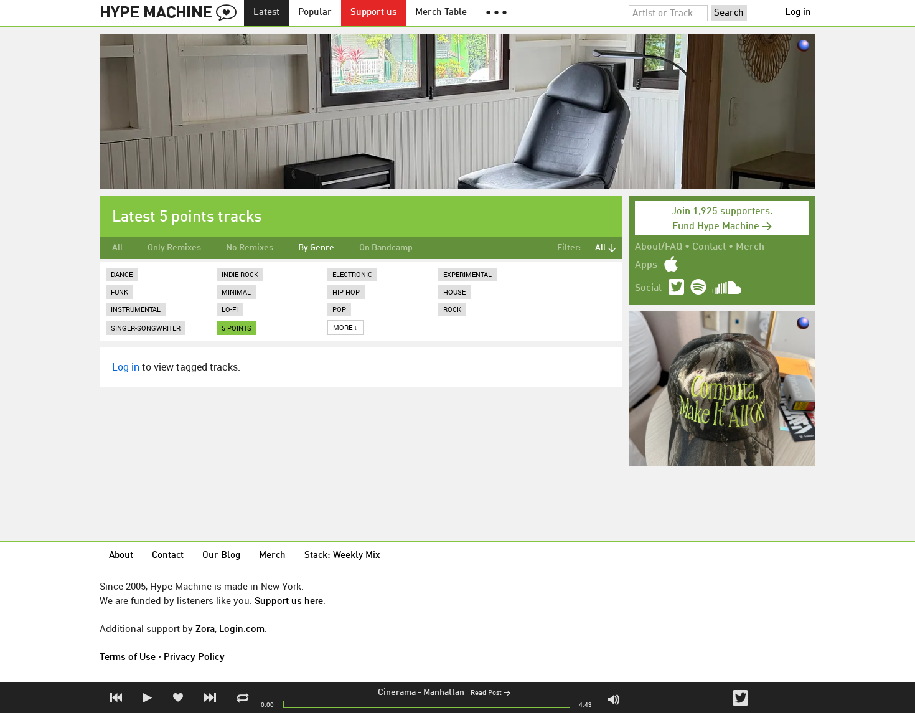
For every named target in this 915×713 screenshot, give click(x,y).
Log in (798, 12)
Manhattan (443, 692)
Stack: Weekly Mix (342, 555)
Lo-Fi (230, 309)
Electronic (352, 274)
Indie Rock (240, 274)
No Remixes (249, 247)
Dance (122, 274)
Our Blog (221, 555)
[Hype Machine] (172, 13)
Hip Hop (346, 291)
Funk (119, 291)
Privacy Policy (194, 656)
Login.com (242, 628)
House (454, 291)
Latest (266, 12)
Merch (750, 247)
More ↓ (345, 327)
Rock (452, 309)
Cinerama (397, 692)
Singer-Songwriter (146, 328)
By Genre (316, 247)
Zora (205, 628)
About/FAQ (658, 247)
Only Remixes (174, 247)
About (121, 555)
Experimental (467, 274)
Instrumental (136, 309)
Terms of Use (128, 656)
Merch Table (441, 12)
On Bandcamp (386, 247)
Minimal (236, 291)
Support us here (289, 600)
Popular (315, 12)
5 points (236, 328)
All (117, 247)
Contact (709, 247)
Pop (339, 309)
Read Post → (490, 693)
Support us (373, 12)
